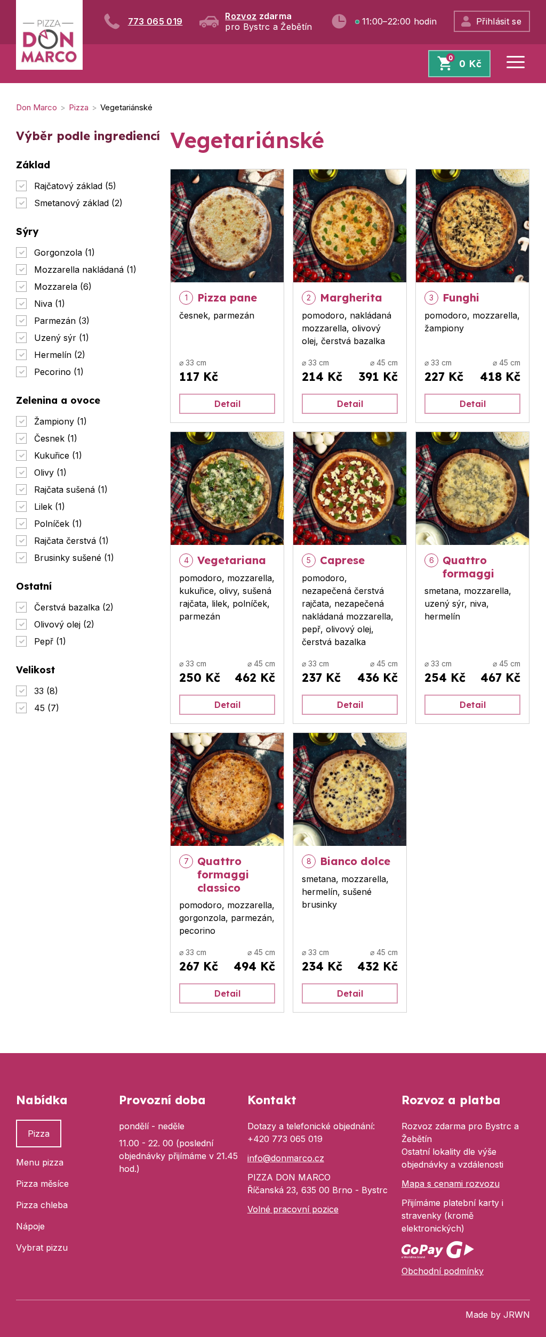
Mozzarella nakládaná (85, 269)
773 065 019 (155, 21)
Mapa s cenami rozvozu (451, 1183)
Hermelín (59, 354)
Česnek (55, 438)
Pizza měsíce (42, 1183)
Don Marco (36, 107)
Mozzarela (63, 286)
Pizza (79, 107)
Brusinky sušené (74, 557)
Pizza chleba (42, 1205)
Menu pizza (39, 1162)
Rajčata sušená (71, 489)
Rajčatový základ (75, 186)
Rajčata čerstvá (71, 540)
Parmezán (62, 320)
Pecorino (59, 371)
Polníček (58, 523)
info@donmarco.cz (285, 1158)
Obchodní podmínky (443, 1271)
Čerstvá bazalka (74, 607)
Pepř (50, 641)
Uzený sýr (61, 337)
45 (46, 708)
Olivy (50, 472)
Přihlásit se (498, 21)
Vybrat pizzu (42, 1247)
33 (46, 691)
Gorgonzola (64, 252)
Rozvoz (240, 16)
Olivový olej (64, 624)
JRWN (516, 1314)
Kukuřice (58, 455)
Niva (49, 303)
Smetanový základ (78, 203)
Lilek (49, 506)
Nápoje (30, 1226)
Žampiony (60, 421)
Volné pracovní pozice (293, 1209)
